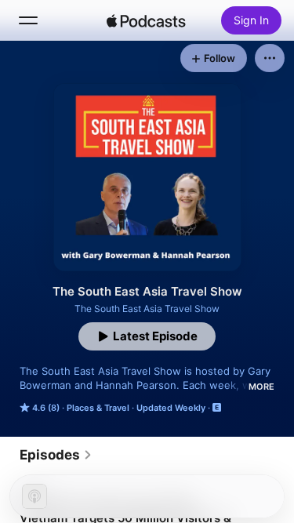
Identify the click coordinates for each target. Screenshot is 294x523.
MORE (261, 386)
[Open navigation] (28, 20)
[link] (56, 454)
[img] (147, 20)
